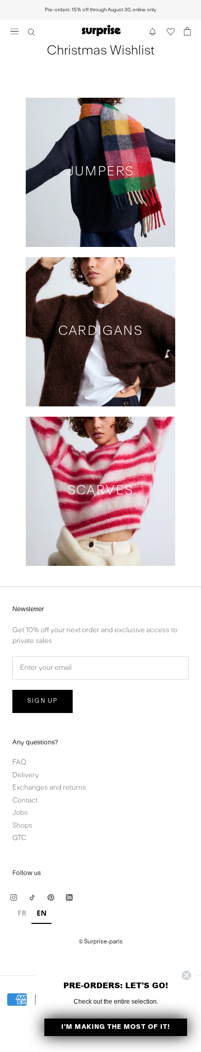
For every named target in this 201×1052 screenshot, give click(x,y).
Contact (25, 801)
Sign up (42, 701)
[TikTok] (32, 897)
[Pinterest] (50, 897)
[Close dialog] (186, 975)
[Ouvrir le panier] (187, 31)
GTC (19, 838)
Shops (22, 826)
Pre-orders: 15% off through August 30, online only (100, 9)
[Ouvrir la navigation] (14, 31)
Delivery (25, 775)
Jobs (20, 813)
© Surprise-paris (101, 942)
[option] (21, 914)
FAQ (19, 762)
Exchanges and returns (49, 788)
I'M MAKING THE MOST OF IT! (115, 1027)
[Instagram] (13, 897)
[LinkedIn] (69, 897)
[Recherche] (31, 31)
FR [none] (22, 913)
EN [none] (41, 913)
